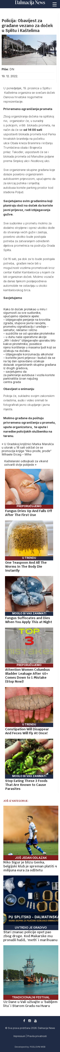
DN (12, 69)
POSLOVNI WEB (37, 1047)
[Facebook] (24, 1020)
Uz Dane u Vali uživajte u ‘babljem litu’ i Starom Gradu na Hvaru (30, 1004)
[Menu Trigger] (54, 4)
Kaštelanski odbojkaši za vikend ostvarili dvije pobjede (26, 462)
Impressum (20, 1036)
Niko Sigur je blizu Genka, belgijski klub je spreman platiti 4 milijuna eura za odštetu (30, 866)
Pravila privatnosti (37, 1036)
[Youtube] (35, 1020)
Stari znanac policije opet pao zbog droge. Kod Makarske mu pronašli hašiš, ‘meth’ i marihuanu (30, 936)
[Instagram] (29, 1020)
